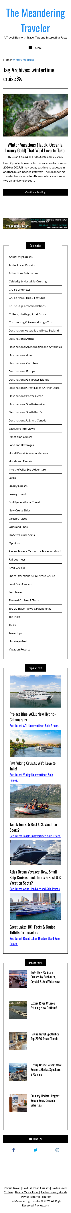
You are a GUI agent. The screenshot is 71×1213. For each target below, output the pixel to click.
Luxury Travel (17, 494)
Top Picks (14, 616)
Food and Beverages (21, 445)
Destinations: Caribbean (24, 363)
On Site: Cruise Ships (22, 535)
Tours (12, 624)
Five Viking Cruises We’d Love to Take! (33, 766)
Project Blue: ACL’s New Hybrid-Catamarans (33, 716)
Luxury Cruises (18, 485)
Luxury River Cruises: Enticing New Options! (44, 1005)
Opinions (14, 543)
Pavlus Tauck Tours (27, 1192)
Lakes (12, 477)
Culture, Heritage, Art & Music (27, 314)
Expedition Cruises (20, 436)
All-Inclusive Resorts (22, 265)
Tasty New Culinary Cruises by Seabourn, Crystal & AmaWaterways (45, 977)
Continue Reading (35, 192)
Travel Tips (15, 633)
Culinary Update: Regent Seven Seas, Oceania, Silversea (45, 1100)
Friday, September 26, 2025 (47, 156)
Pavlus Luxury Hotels (54, 1192)
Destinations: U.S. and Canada (27, 420)
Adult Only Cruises (21, 256)
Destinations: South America (27, 404)
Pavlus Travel (12, 1188)
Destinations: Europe (22, 371)
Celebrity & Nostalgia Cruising (28, 281)
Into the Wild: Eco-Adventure (27, 469)
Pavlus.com (42, 1205)
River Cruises (17, 567)
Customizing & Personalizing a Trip (30, 322)
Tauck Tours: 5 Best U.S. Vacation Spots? (33, 827)
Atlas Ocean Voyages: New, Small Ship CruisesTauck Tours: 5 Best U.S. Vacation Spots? (35, 877)
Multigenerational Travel (24, 502)
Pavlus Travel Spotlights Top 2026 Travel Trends (45, 1036)
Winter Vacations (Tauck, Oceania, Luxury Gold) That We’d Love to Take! (35, 147)
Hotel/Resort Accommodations (28, 453)
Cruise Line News (19, 289)
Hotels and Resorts (21, 461)
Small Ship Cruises (20, 584)
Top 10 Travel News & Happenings (30, 608)
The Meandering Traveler (35, 20)
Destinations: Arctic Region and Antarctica (35, 346)
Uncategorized (18, 641)
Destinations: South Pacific (25, 412)
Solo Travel (15, 592)
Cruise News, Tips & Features (27, 297)
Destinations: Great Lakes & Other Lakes (34, 387)
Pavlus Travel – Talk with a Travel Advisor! (35, 551)
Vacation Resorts (19, 649)
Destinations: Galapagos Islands (29, 379)
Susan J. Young (20, 156)
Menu (38, 47)
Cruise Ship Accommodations (27, 306)
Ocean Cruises (18, 518)
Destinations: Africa (21, 338)
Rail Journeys (17, 559)
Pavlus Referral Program (36, 1196)
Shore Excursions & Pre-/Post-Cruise (32, 575)
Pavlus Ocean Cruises (36, 1188)
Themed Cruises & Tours (24, 600)
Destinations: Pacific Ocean (26, 395)
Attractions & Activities (23, 273)
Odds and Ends (18, 526)
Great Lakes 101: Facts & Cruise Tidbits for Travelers (32, 929)
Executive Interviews (22, 428)
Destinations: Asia (20, 355)
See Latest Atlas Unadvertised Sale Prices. (35, 888)
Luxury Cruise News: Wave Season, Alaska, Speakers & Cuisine (46, 1069)
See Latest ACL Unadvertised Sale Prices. (34, 725)
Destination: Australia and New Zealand (34, 330)
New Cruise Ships (20, 510)
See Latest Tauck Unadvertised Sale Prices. (35, 836)
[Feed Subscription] (19, 78)
